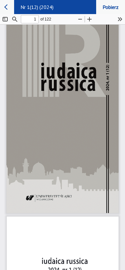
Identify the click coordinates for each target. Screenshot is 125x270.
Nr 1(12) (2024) (37, 7)
